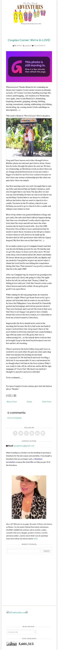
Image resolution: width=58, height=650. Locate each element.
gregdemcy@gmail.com (24, 445)
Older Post (46, 401)
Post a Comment (14, 417)
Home (29, 401)
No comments (39, 46)
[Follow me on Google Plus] (26, 433)
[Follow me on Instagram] (42, 433)
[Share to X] (12, 395)
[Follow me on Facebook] (15, 433)
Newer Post (12, 401)
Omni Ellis (29, 462)
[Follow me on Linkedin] (37, 433)
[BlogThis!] (9, 395)
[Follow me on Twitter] (20, 433)
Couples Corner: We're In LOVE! (29, 40)
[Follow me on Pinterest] (31, 433)
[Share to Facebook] (15, 395)
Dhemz (19, 46)
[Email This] (7, 395)
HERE (35, 538)
